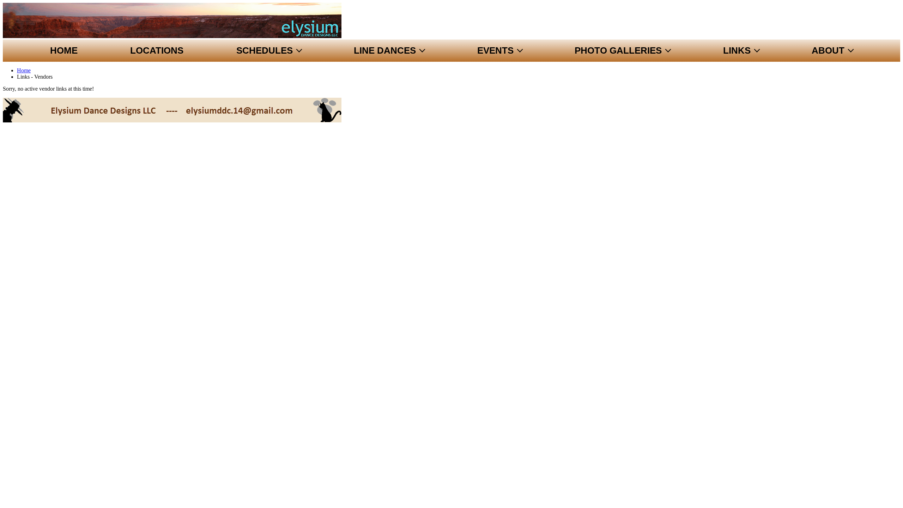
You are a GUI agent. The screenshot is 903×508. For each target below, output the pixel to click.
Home (64, 50)
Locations (156, 50)
